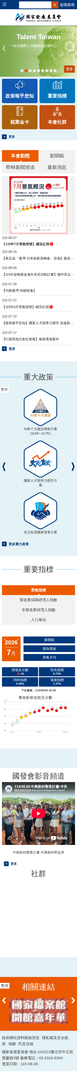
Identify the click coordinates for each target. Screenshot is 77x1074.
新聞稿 (49, 640)
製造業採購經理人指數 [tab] (38, 600)
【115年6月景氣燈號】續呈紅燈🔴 (27, 307)
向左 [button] (4, 1004)
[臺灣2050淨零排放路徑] (38, 70)
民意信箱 (25, 1044)
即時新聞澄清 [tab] (20, 167)
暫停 (7, 30)
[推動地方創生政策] (46, 70)
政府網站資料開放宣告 (20, 1038)
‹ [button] (4, 48)
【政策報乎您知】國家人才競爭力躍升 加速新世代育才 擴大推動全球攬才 (38, 323)
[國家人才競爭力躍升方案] (30, 70)
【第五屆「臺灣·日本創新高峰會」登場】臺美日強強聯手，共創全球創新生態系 (38, 258)
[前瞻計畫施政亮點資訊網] (55, 70)
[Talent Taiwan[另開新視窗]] (26, 70)
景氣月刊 (49, 657)
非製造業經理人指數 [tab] (38, 610)
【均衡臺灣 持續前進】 (19, 291)
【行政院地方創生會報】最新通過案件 (30, 339)
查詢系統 (49, 649)
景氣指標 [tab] (38, 590)
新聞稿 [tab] (57, 155)
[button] (6, 4)
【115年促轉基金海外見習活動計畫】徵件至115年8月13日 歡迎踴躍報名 (38, 274)
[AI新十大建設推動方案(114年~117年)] (21, 70)
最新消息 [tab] (56, 167)
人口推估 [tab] (38, 620)
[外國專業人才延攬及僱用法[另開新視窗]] (42, 70)
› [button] (73, 48)
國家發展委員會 (38, 17)
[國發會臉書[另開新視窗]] (38, 1011)
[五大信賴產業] (51, 70)
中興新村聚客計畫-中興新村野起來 (38, 852)
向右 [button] (73, 1004)
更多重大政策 (19, 544)
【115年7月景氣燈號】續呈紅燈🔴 (28, 244)
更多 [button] (12, 136)
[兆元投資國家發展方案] (34, 70)
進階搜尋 (67, 5)
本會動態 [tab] (20, 155)
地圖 (12, 1044)
